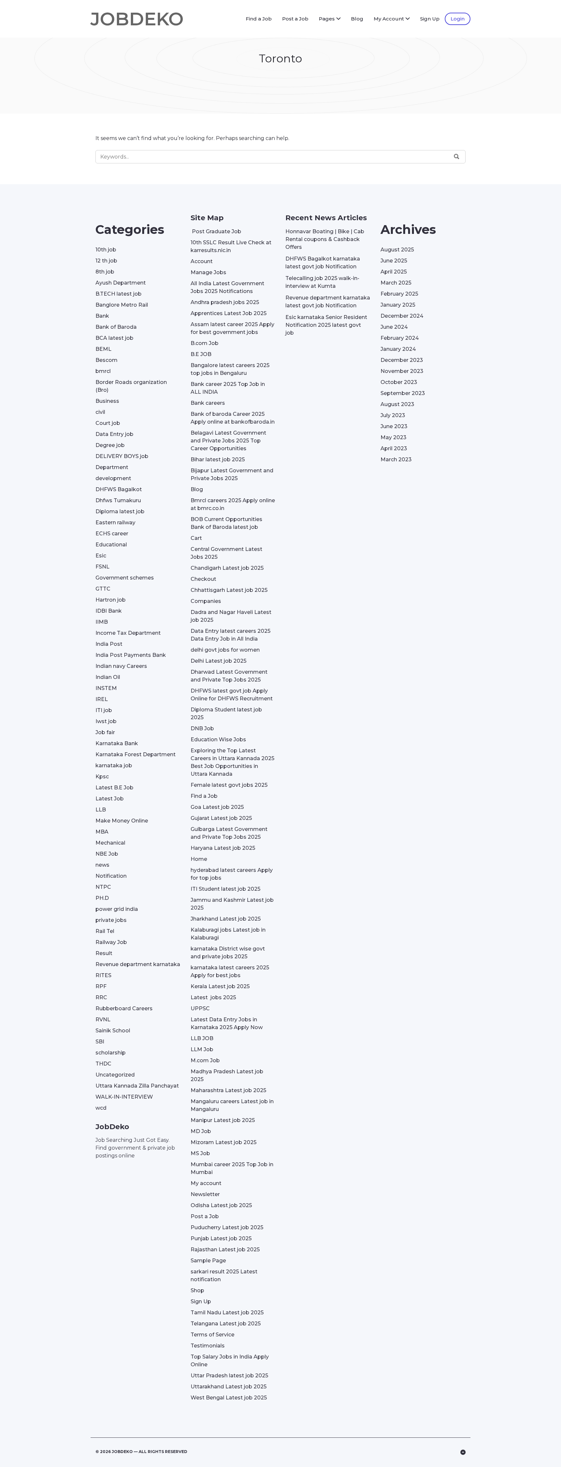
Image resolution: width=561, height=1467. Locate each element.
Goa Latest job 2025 (217, 807)
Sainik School (112, 1030)
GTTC (102, 589)
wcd (100, 1108)
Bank (102, 316)
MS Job (200, 1153)
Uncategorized (115, 1075)
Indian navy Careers (121, 666)
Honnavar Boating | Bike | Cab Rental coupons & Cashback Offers (324, 239)
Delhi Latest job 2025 (218, 661)
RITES (103, 975)
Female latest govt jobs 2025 (229, 785)
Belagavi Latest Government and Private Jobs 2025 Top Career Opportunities (228, 441)
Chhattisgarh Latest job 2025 (229, 590)
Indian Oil (107, 677)
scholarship (110, 1053)
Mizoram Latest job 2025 (223, 1142)
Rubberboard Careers (124, 1008)
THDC (103, 1064)
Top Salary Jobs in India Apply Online (230, 1361)
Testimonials (208, 1346)
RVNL (102, 1019)
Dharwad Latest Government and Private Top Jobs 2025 (229, 676)
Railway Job (111, 942)
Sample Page (208, 1260)
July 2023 (392, 415)
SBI (99, 1042)
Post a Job (295, 19)
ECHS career (111, 533)
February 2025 (399, 294)
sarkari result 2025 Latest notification (224, 1275)
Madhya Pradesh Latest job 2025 (227, 1075)
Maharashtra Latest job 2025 (228, 1090)
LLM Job (202, 1049)
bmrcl (103, 371)
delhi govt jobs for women (225, 650)
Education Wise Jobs (218, 739)
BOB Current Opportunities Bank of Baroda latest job (226, 523)
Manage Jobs (208, 272)
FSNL (102, 567)
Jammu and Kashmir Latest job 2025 (232, 904)
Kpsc (102, 776)
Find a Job (259, 19)
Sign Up (430, 19)
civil (100, 412)
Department (111, 467)
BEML (103, 349)
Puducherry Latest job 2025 (227, 1227)
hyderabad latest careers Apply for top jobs (232, 874)
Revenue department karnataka (137, 964)
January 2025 (397, 305)
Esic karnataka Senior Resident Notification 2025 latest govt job (326, 325)
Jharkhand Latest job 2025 (226, 919)
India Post (108, 644)
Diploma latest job (119, 511)
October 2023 (398, 382)
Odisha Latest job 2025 (221, 1205)
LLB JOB (202, 1038)
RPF (100, 986)
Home (199, 859)
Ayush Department (120, 283)
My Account (389, 19)
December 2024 (401, 316)
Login (458, 19)
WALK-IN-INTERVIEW (124, 1097)
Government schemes (124, 578)
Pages (327, 19)
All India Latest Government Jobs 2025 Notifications (227, 287)
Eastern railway (115, 522)
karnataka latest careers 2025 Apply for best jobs (230, 971)
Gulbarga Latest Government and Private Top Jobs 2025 (229, 833)
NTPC (103, 887)
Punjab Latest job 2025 (221, 1238)
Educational (111, 545)
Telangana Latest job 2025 (226, 1323)
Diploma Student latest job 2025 (226, 714)
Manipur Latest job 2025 (223, 1120)
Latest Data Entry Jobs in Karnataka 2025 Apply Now (227, 1023)
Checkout (203, 579)
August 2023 (397, 404)
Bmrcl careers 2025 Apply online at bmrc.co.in (233, 504)
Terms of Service (212, 1335)
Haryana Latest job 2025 (223, 848)
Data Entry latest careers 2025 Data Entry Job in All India (230, 635)
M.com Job (205, 1060)
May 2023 (393, 437)
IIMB (101, 622)
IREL (101, 699)
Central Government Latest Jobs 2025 (226, 553)
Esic (100, 556)
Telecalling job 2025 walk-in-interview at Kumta (322, 282)
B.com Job (204, 343)
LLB (100, 810)
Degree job (110, 445)
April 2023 (393, 448)
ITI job (103, 710)
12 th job (106, 261)
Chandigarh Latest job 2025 (227, 568)
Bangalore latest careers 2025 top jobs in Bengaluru (230, 369)
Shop (197, 1290)
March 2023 (396, 459)
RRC (101, 997)
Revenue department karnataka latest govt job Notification (327, 302)
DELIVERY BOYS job (121, 456)
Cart (196, 538)
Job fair (105, 732)
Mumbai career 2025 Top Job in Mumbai (232, 1168)
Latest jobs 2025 (213, 997)
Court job (107, 423)
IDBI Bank (108, 611)
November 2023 (401, 371)
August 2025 (397, 250)
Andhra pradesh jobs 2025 (225, 302)
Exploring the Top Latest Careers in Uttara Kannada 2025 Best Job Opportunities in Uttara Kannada (232, 762)
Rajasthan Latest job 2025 (225, 1249)
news (102, 865)
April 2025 (393, 272)
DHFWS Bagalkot (118, 489)
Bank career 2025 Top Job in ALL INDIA (228, 388)
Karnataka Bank (116, 743)
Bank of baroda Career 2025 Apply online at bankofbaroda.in (233, 418)
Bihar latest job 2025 (218, 459)
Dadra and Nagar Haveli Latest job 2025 (231, 616)
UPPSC (200, 1008)
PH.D (102, 898)
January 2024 (398, 349)
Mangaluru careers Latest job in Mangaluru (232, 1105)
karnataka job (113, 765)
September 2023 (402, 393)
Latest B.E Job (114, 788)
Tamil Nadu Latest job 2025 (227, 1312)
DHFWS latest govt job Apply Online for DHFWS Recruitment (232, 695)
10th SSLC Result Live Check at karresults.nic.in (231, 246)
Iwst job (106, 721)
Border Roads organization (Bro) (131, 386)
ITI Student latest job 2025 (225, 889)
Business (107, 401)
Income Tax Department (128, 633)
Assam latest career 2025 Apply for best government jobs (232, 328)
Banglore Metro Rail (121, 305)
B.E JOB (201, 354)
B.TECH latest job (118, 294)
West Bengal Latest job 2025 (229, 1398)
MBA (101, 832)
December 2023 (401, 360)
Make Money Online (121, 821)
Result (103, 953)
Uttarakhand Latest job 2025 (229, 1387)
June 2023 (393, 426)
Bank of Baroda (116, 327)
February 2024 (399, 338)
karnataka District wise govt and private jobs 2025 (228, 953)
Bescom (106, 360)
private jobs (111, 920)
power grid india (116, 909)
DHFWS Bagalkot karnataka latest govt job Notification (322, 263)
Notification (111, 876)
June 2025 (393, 261)
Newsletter (205, 1194)
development (113, 478)
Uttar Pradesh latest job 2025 (229, 1375)
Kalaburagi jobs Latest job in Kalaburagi (228, 934)
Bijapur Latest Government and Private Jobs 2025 (232, 474)
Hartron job (110, 600)
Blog (357, 19)
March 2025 (395, 283)
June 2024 (394, 327)
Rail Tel (104, 931)
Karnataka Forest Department (135, 754)
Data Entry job (114, 434)
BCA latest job (114, 338)
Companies (206, 601)
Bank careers (208, 403)
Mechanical (110, 843)
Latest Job (109, 799)
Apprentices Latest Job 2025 (229, 313)
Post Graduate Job (216, 231)
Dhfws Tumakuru (118, 500)
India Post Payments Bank (130, 655)
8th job (104, 272)
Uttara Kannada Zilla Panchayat (137, 1086)
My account (206, 1183)
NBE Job (106, 854)
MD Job (201, 1131)
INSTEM (106, 688)
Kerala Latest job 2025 (220, 986)
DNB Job (202, 728)
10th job (105, 250)
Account (202, 261)
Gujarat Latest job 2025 (221, 818)
